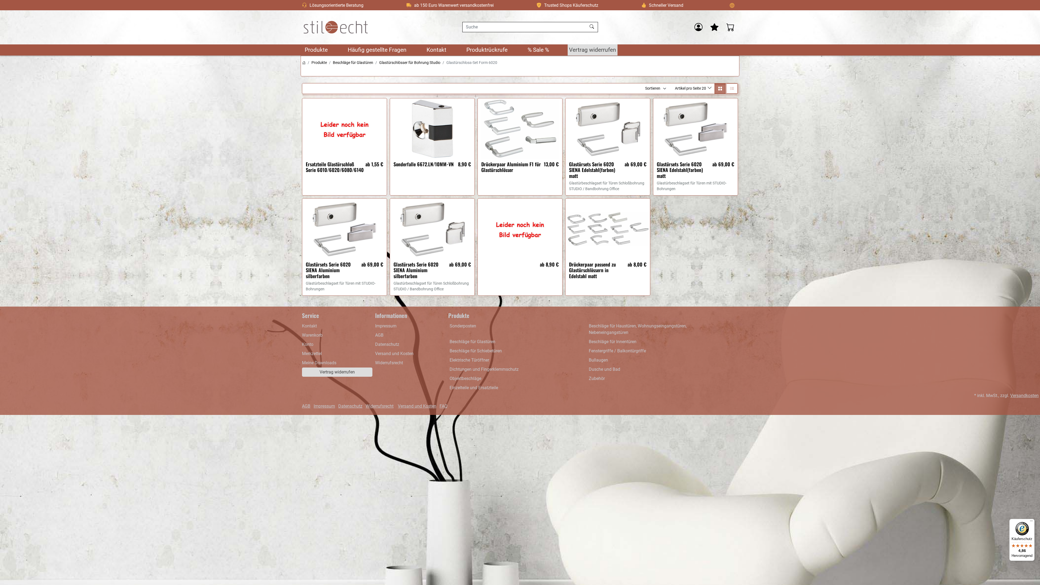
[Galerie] (720, 88)
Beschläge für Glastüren (353, 62)
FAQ (443, 406)
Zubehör (597, 378)
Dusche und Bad (604, 369)
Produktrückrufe (487, 50)
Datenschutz (387, 344)
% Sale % (538, 50)
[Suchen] (592, 27)
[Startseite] (304, 62)
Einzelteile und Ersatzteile (474, 387)
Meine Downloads (319, 362)
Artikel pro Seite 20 (691, 88)
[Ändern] (732, 5)
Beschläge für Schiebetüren (476, 350)
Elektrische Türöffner (469, 360)
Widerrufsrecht (389, 362)
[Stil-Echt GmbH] (336, 27)
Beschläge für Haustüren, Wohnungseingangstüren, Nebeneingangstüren (638, 329)
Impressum (385, 326)
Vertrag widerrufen (592, 50)
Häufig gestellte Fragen (377, 50)
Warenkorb (312, 335)
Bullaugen (598, 360)
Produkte (316, 50)
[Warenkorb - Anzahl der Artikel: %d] (730, 27)
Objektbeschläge (465, 378)
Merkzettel (312, 353)
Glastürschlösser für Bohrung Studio (409, 62)
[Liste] (732, 88)
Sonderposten (463, 326)
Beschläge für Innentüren (612, 341)
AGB (379, 335)
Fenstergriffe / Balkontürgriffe (617, 350)
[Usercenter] (698, 27)
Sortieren (652, 88)
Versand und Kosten (394, 353)
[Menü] (1031, 522)
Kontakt (436, 50)
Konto (307, 344)
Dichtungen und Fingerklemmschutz (484, 369)
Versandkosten (1024, 395)
